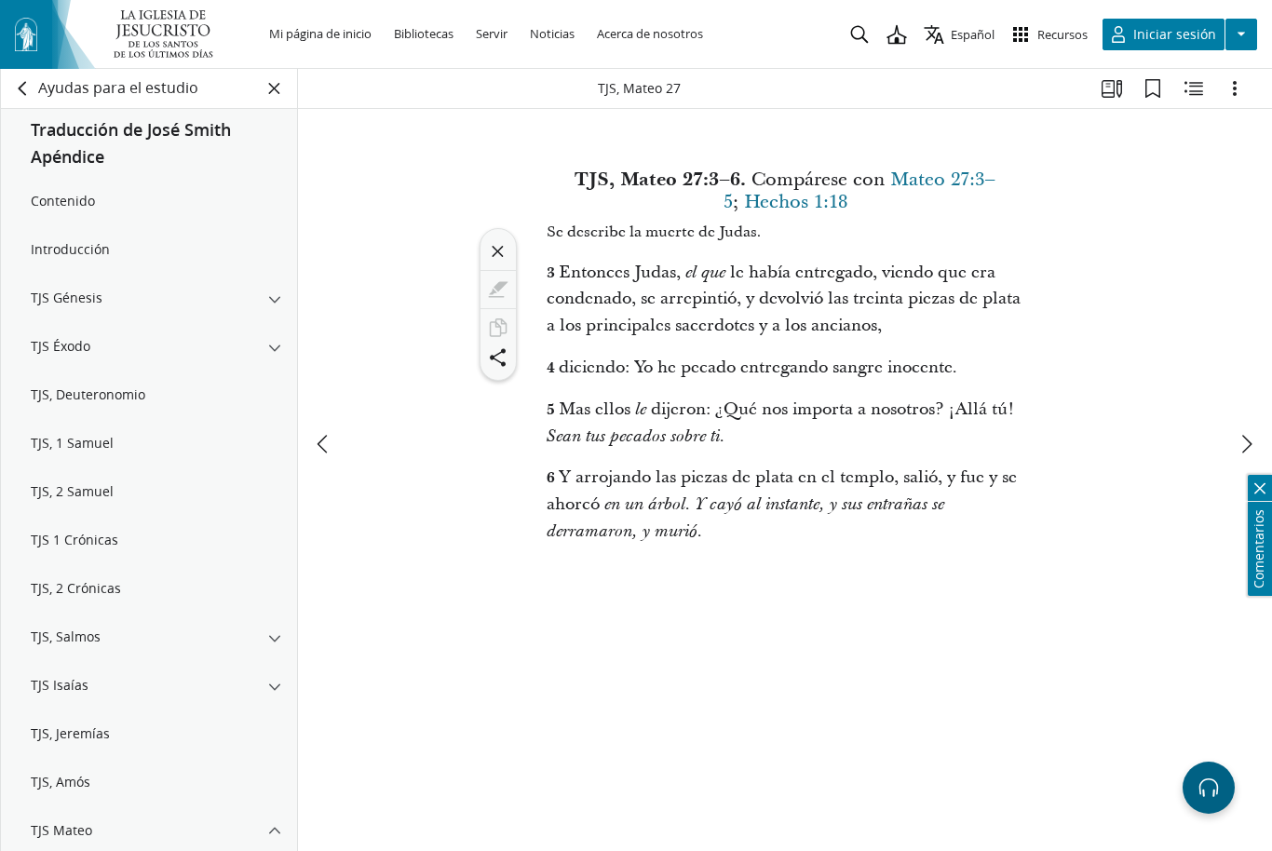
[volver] (23, 88)
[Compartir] (498, 357)
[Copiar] (498, 328)
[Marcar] (498, 289)
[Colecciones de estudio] (1111, 88)
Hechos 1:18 (795, 202)
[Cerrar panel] (275, 88)
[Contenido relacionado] (1193, 88)
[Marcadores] (1152, 88)
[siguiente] (1246, 444)
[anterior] (324, 444)
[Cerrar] (498, 251)
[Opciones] (1234, 88)
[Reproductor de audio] (1209, 788)
